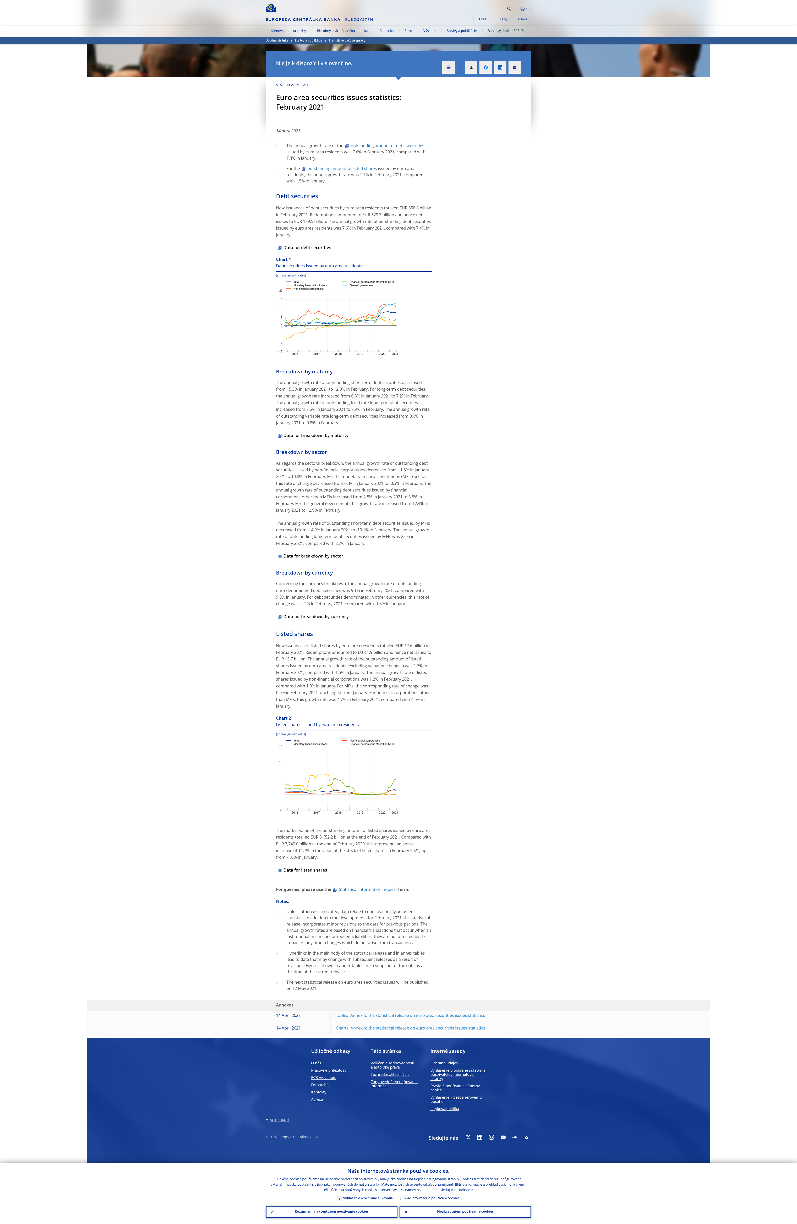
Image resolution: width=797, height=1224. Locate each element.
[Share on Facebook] (485, 67)
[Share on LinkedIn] (500, 67)
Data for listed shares (305, 870)
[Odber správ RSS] (526, 1137)
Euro (408, 31)
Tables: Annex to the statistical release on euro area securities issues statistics (410, 1016)
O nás (481, 19)
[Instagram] (491, 1137)
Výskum (429, 31)
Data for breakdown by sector (313, 556)
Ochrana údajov (444, 1063)
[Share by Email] (515, 67)
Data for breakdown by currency (316, 617)
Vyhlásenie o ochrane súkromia (368, 1198)
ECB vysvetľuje (323, 1078)
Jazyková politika (444, 1109)
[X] (468, 1137)
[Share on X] (471, 67)
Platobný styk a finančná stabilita (342, 31)
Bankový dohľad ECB (504, 31)
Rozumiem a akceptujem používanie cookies (331, 1211)
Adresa (317, 1100)
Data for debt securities (307, 248)
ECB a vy (501, 19)
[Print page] (448, 67)
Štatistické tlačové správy (347, 40)
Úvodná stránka (277, 40)
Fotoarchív (320, 1085)
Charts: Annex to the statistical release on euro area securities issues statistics (410, 1028)
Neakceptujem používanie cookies (465, 1211)
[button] (516, 8)
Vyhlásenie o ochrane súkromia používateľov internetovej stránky (457, 1075)
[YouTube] (503, 1137)
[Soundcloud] (515, 1137)
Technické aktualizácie (390, 1075)
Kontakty (318, 1092)
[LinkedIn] (480, 1137)
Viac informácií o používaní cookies (432, 1198)
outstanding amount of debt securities (387, 146)
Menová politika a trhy (288, 31)
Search (509, 8)
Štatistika (386, 31)
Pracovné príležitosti (329, 1070)
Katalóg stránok (280, 1120)
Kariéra (521, 19)
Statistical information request (368, 890)
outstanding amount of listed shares (342, 169)
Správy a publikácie (462, 31)
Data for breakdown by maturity (316, 436)
